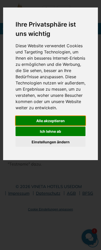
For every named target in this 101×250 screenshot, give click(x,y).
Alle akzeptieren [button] (50, 121)
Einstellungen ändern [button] (51, 142)
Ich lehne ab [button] (50, 131)
